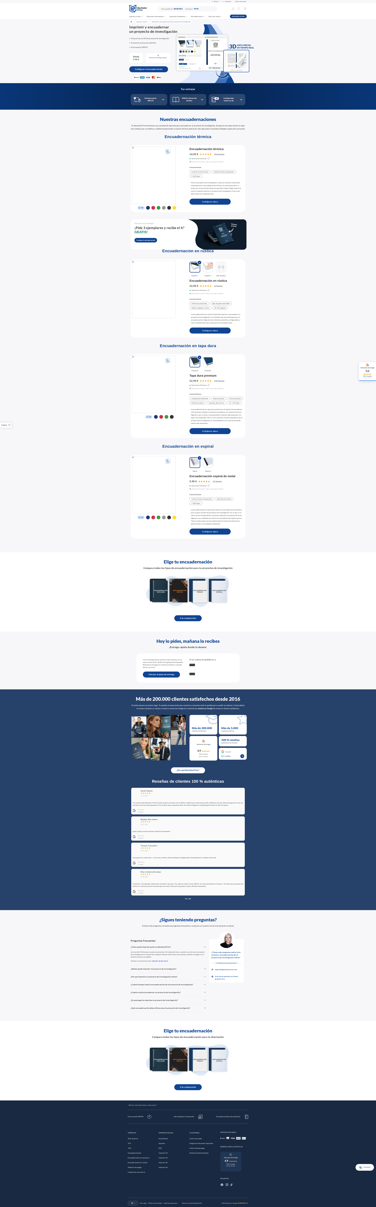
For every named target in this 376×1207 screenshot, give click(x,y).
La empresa (194, 1133)
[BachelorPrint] (138, 12)
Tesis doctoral (133, 1138)
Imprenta (132, 1133)
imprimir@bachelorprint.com (226, 969)
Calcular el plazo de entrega (161, 674)
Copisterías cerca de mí (136, 1172)
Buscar (216, 1)
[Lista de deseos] (239, 9)
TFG (129, 1143)
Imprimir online (135, 16)
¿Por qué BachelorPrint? (188, 770)
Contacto (228, 1)
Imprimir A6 (163, 1167)
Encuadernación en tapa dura (139, 1158)
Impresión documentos (155, 16)
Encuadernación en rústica (137, 1162)
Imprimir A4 (163, 1158)
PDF (160, 1148)
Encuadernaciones (134, 1153)
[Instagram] (227, 1184)
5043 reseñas (203, 754)
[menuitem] (132, 1203)
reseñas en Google (205, 708)
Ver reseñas (225, 756)
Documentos (163, 1138)
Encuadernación (197, 16)
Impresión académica (177, 16)
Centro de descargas (197, 1148)
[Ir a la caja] (244, 9)
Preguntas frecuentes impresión (201, 1143)
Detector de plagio (135, 1167)
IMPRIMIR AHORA (238, 16)
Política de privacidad (155, 1203)
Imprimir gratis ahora (160, 961)
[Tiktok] (231, 1184)
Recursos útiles (214, 16)
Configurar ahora (210, 202)
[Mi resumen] (233, 9)
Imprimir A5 (163, 1162)
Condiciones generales (170, 1203)
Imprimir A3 (163, 1153)
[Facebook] (221, 1184)
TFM (129, 1148)
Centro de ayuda (240, 1)
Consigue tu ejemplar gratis (145, 240)
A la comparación (188, 618)
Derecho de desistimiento (199, 1153)
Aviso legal (143, 1203)
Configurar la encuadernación (148, 69)
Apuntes (162, 1143)
